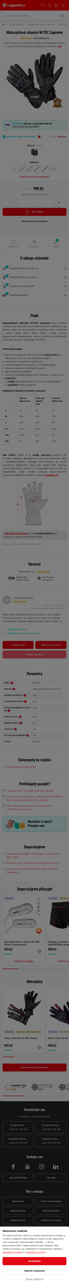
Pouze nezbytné (34, 1279)
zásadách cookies (12, 1252)
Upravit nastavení (34, 1270)
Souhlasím (34, 1261)
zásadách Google (36, 1252)
